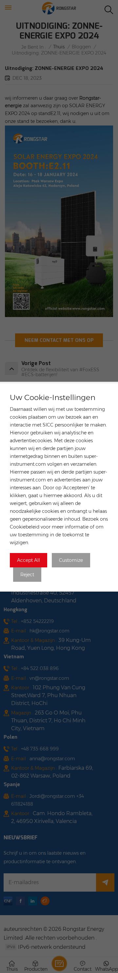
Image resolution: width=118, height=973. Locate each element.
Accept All (28, 560)
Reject (27, 575)
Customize (71, 560)
